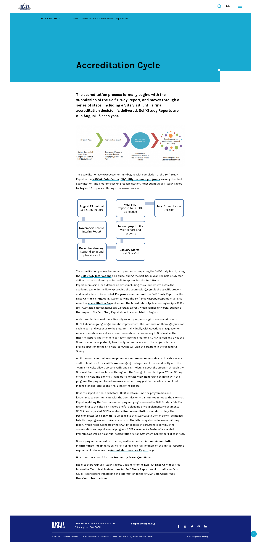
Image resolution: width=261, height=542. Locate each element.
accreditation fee (99, 303)
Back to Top (254, 534)
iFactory (205, 537)
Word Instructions (96, 478)
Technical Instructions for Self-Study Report (119, 469)
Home (75, 18)
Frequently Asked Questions (132, 457)
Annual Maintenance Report (129, 450)
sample (107, 415)
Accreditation (88, 18)
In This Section (49, 18)
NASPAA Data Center (105, 179)
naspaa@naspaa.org (143, 523)
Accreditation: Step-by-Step (113, 18)
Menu (231, 6)
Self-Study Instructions (96, 276)
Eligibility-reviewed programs (140, 179)
